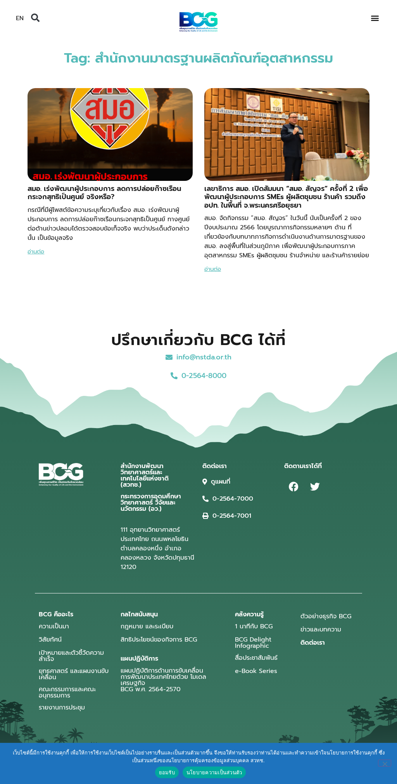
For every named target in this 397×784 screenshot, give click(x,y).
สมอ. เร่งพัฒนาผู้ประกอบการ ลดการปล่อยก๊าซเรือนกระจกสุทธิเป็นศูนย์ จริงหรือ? (104, 193)
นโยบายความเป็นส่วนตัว (214, 772)
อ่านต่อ (36, 251)
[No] (384, 763)
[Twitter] (315, 486)
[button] (35, 18)
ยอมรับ (167, 772)
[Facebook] (294, 486)
